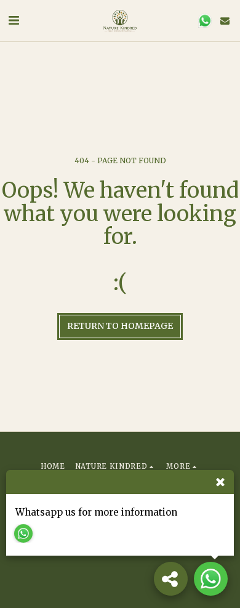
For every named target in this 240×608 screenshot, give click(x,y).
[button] (13, 20)
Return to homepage (120, 325)
